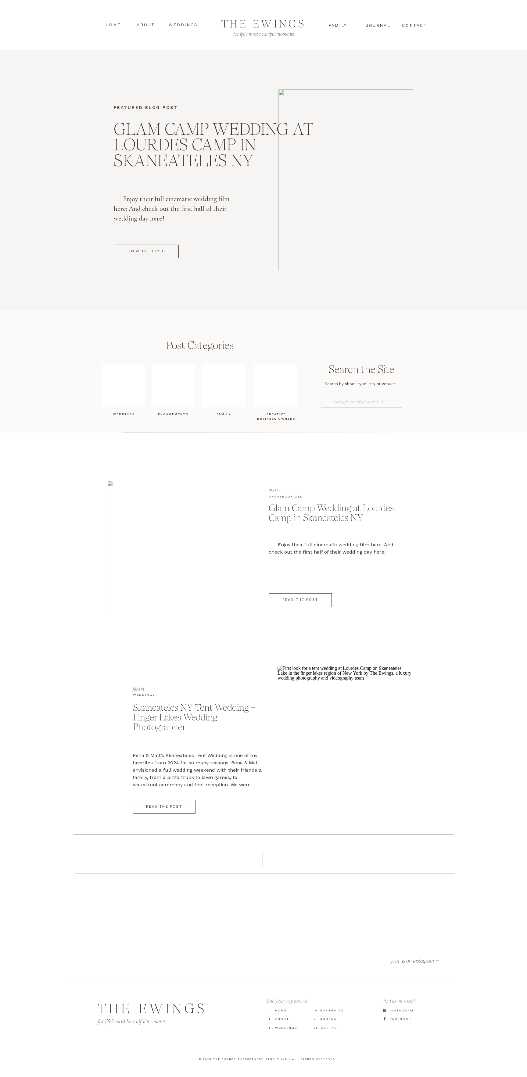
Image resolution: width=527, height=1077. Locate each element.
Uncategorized (286, 496)
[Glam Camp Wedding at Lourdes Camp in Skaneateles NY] (174, 548)
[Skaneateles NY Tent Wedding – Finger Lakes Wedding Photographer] (345, 733)
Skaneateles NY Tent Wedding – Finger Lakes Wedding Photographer (194, 717)
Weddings (144, 694)
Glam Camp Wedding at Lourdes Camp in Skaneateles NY (213, 145)
